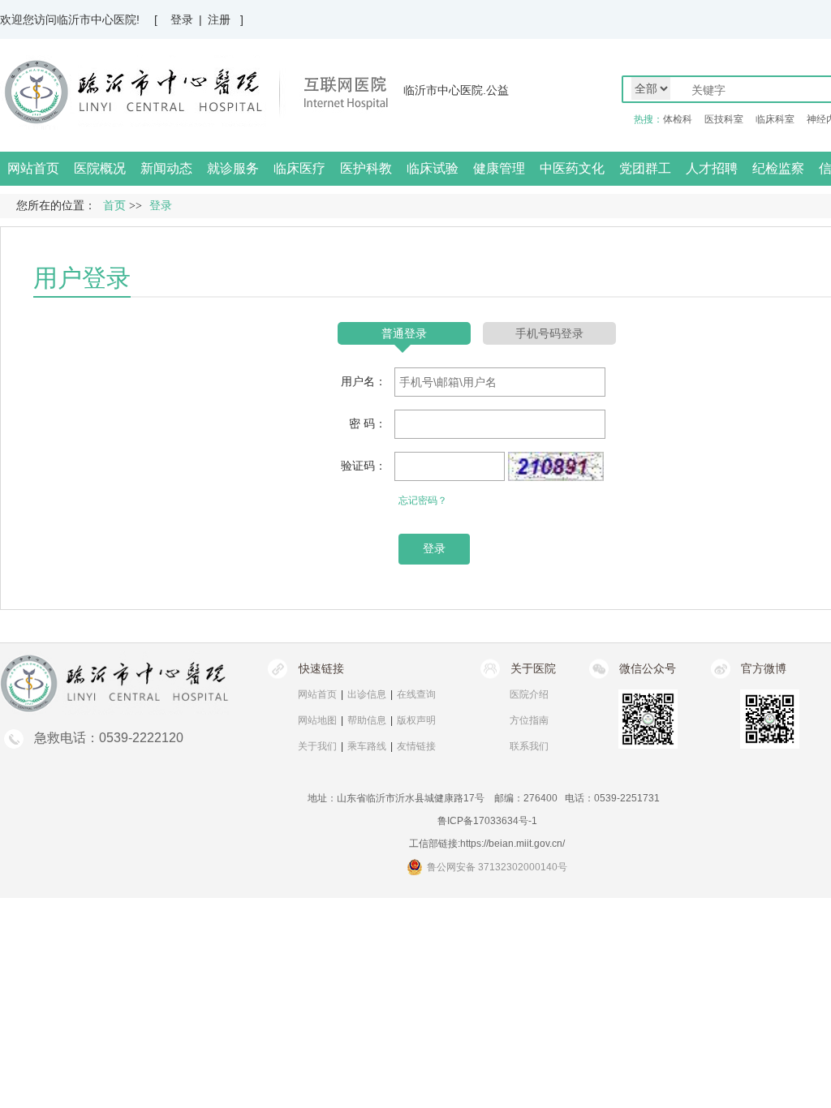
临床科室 (775, 119)
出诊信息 (366, 694)
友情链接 (416, 746)
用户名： (363, 381)
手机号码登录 (549, 333)
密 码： (367, 423)
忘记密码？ (422, 500)
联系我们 (529, 746)
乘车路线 (366, 746)
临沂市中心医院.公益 (456, 90)
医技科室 (723, 119)
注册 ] (225, 19)
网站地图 (317, 720)
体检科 (677, 119)
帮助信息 (366, 720)
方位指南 (529, 720)
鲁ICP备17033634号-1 (487, 821)
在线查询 (416, 694)
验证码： (363, 465)
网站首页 (33, 168)
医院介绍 (529, 694)
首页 (114, 206)
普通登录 (404, 333)
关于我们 (317, 746)
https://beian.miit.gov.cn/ (512, 843)
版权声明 (416, 720)
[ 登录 (173, 19)
